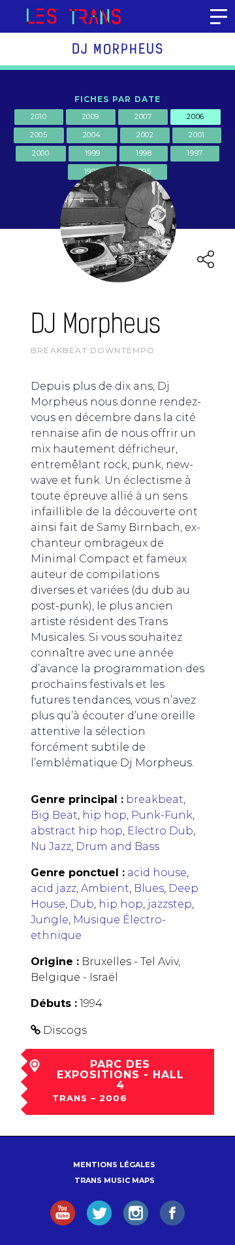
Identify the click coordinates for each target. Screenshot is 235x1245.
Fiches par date (117, 99)
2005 (38, 134)
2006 (195, 116)
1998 (143, 153)
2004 (92, 134)
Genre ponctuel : (78, 872)
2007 (142, 116)
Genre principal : (77, 799)
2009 (90, 116)
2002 (144, 134)
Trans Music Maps (114, 1180)
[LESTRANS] (73, 16)
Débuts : (54, 1003)
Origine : (55, 961)
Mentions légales (114, 1164)
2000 (40, 153)
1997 (194, 153)
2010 (38, 116)
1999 (93, 153)
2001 (196, 134)
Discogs (65, 1030)
